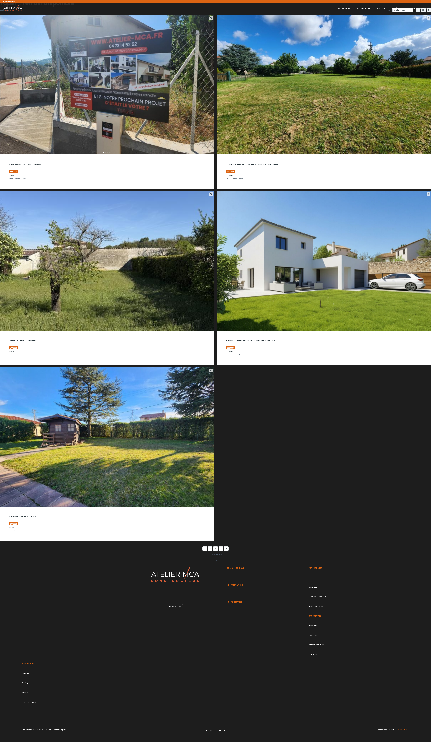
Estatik (219, 560)
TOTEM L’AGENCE (403, 730)
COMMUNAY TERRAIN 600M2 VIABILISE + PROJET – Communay (252, 164)
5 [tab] (328, 152)
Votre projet (381, 8)
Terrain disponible (14, 179)
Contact (423, 8)
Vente (24, 179)
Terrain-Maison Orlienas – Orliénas (23, 516)
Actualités (413, 8)
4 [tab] (326, 152)
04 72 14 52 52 (175, 606)
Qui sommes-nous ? (346, 8)
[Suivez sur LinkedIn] (220, 730)
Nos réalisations (399, 8)
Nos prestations (363, 8)
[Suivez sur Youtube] (215, 730)
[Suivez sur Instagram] (211, 730)
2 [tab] (322, 152)
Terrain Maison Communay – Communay (25, 164)
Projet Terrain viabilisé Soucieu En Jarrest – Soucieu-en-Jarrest (251, 340)
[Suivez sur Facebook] (206, 730)
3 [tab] (324, 152)
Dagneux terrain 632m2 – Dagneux (22, 340)
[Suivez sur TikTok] (224, 730)
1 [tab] (103, 152)
